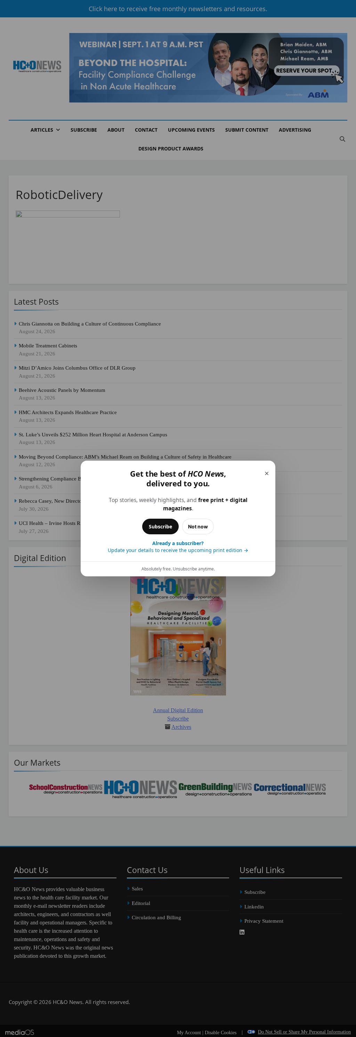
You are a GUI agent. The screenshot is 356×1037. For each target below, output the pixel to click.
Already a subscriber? (178, 546)
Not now (198, 526)
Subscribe (160, 526)
